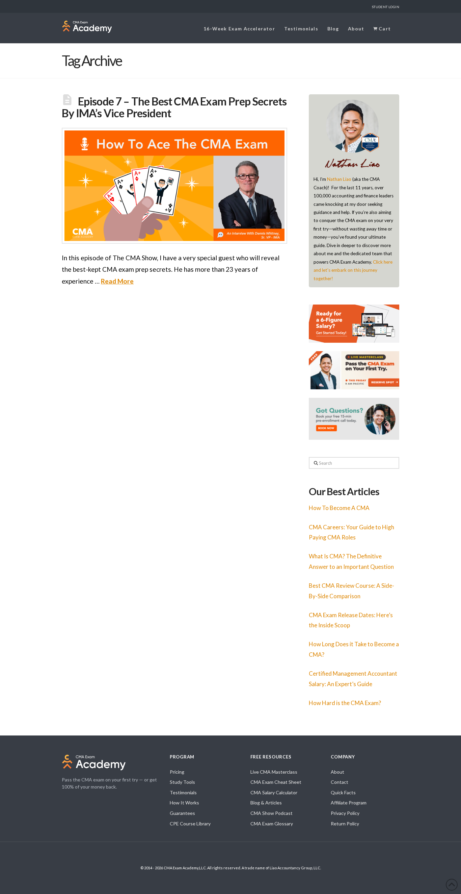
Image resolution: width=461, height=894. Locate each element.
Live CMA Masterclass (273, 772)
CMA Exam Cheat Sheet (275, 782)
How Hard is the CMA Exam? (345, 702)
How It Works (184, 802)
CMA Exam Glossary (271, 823)
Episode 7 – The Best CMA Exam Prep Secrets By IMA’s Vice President (174, 107)
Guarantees (182, 813)
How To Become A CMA (339, 507)
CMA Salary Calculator (273, 792)
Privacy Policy (345, 813)
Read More (117, 281)
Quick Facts (343, 792)
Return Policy (345, 823)
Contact (339, 782)
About (337, 772)
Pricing (177, 772)
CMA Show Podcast (271, 813)
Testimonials (183, 792)
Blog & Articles (266, 802)
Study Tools (182, 782)
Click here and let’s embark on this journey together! (353, 270)
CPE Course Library (190, 823)
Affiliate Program (349, 802)
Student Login (385, 7)
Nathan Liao (339, 179)
